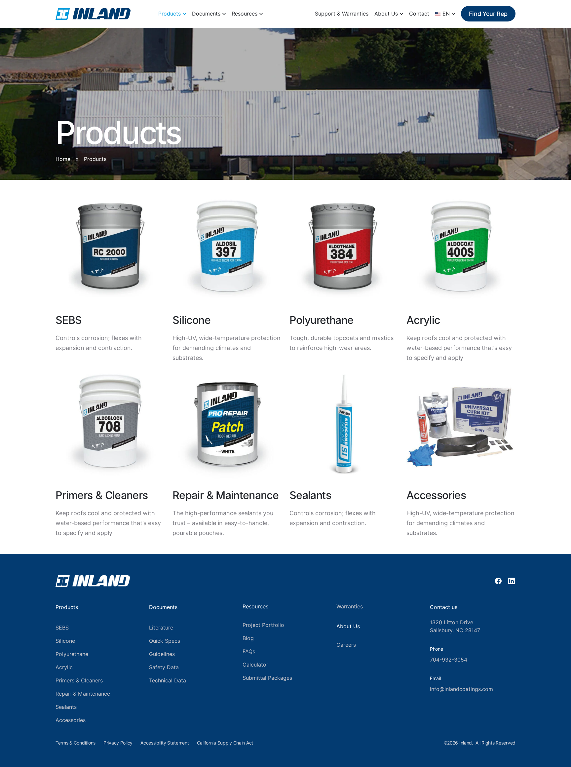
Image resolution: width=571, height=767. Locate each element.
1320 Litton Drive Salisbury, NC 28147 (455, 626)
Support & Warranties (341, 14)
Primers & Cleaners (79, 680)
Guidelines (162, 654)
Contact (419, 14)
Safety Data (164, 667)
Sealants (66, 707)
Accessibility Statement (164, 743)
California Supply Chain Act (225, 743)
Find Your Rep (488, 13)
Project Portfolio (263, 625)
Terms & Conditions (75, 743)
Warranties (349, 606)
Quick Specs (164, 641)
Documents (206, 14)
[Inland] (93, 14)
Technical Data (167, 680)
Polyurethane (72, 654)
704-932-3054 (448, 660)
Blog (248, 638)
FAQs (249, 651)
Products (169, 14)
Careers (346, 645)
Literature (161, 628)
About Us (386, 14)
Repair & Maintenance (83, 694)
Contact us (443, 607)
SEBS (62, 628)
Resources (244, 14)
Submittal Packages (267, 678)
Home (63, 159)
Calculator (255, 665)
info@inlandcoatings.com (461, 689)
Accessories (71, 720)
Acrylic (64, 667)
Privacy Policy (118, 743)
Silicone (65, 641)
